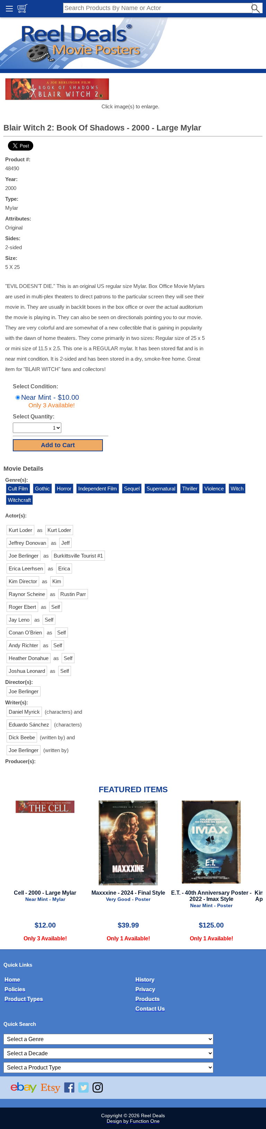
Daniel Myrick (24, 712)
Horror (64, 488)
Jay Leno (19, 620)
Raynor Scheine (27, 594)
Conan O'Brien (25, 632)
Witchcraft (19, 500)
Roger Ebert (22, 607)
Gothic (42, 488)
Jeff (65, 543)
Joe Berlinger (23, 556)
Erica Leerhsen (26, 568)
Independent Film (97, 488)
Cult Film (18, 488)
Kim (56, 581)
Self (55, 607)
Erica (64, 568)
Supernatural (161, 488)
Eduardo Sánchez (29, 725)
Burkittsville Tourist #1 (78, 556)
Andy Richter (23, 645)
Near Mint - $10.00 (50, 401)
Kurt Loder (20, 530)
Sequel (132, 488)
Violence (214, 488)
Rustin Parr (73, 594)
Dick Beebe (22, 737)
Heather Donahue (28, 658)
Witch (237, 488)
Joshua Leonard (27, 671)
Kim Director (23, 581)
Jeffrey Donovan (27, 543)
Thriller (189, 488)
